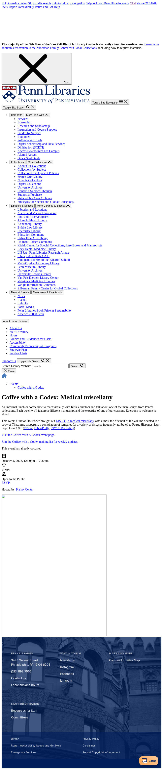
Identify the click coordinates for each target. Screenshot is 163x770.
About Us (16, 328)
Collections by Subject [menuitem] (31, 169)
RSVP (6, 482)
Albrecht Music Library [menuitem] (32, 220)
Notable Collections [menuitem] (29, 180)
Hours (13, 335)
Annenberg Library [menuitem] (29, 224)
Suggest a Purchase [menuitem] (29, 194)
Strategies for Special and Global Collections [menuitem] (45, 201)
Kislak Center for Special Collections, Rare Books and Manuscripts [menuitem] (59, 245)
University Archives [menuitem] (30, 187)
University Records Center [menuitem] (34, 274)
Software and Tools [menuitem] (29, 140)
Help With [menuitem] (16, 114)
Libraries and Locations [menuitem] (32, 209)
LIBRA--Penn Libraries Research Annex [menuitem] (43, 252)
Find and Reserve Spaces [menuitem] (33, 216)
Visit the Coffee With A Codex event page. (28, 435)
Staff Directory (19, 331)
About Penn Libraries (15, 321)
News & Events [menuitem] (20, 292)
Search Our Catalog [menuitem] (29, 176)
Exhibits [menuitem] (22, 303)
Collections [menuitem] (17, 162)
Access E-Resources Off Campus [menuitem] (38, 151)
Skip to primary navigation (68, 3)
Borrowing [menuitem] (24, 122)
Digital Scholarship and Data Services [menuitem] (41, 144)
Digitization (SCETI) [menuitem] (30, 147)
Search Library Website (16, 366)
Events (14, 384)
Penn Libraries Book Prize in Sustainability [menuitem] (44, 310)
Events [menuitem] (21, 299)
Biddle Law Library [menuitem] (30, 227)
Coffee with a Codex (30, 387)
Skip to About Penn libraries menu (107, 3)
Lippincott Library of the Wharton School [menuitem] (43, 259)
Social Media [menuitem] (25, 307)
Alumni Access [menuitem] (27, 154)
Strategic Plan (18, 349)
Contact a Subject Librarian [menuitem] (34, 191)
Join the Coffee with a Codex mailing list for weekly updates (40, 441)
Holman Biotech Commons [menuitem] (34, 241)
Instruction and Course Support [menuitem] (37, 129)
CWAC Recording (62, 428)
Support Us (9, 361)
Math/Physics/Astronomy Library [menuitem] (38, 263)
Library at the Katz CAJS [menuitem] (33, 256)
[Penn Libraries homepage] (46, 102)
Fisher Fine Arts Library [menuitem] (32, 238)
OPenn (28, 428)
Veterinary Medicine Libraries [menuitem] (36, 281)
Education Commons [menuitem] (30, 234)
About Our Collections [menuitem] (31, 166)
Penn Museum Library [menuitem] (31, 267)
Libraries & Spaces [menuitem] (22, 205)
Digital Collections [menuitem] (29, 184)
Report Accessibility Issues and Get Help (34, 7)
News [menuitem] (21, 296)
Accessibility (18, 342)
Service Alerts (18, 353)
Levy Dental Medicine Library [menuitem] (36, 249)
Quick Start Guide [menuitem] (28, 158)
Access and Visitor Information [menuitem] (36, 213)
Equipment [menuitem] (24, 136)
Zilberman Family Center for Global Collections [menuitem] (47, 288)
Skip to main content (14, 3)
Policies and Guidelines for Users (30, 339)
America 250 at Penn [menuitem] (30, 314)
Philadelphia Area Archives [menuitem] (34, 198)
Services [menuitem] (22, 118)
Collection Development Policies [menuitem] (38, 173)
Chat (133, 3)
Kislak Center (24, 489)
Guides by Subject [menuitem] (29, 133)
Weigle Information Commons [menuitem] (36, 284)
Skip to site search (39, 3)
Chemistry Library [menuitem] (29, 231)
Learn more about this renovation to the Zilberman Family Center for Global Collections (80, 46)
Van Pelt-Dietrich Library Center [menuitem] (37, 277)
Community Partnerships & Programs (33, 346)
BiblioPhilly (41, 428)
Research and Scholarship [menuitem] (33, 126)
